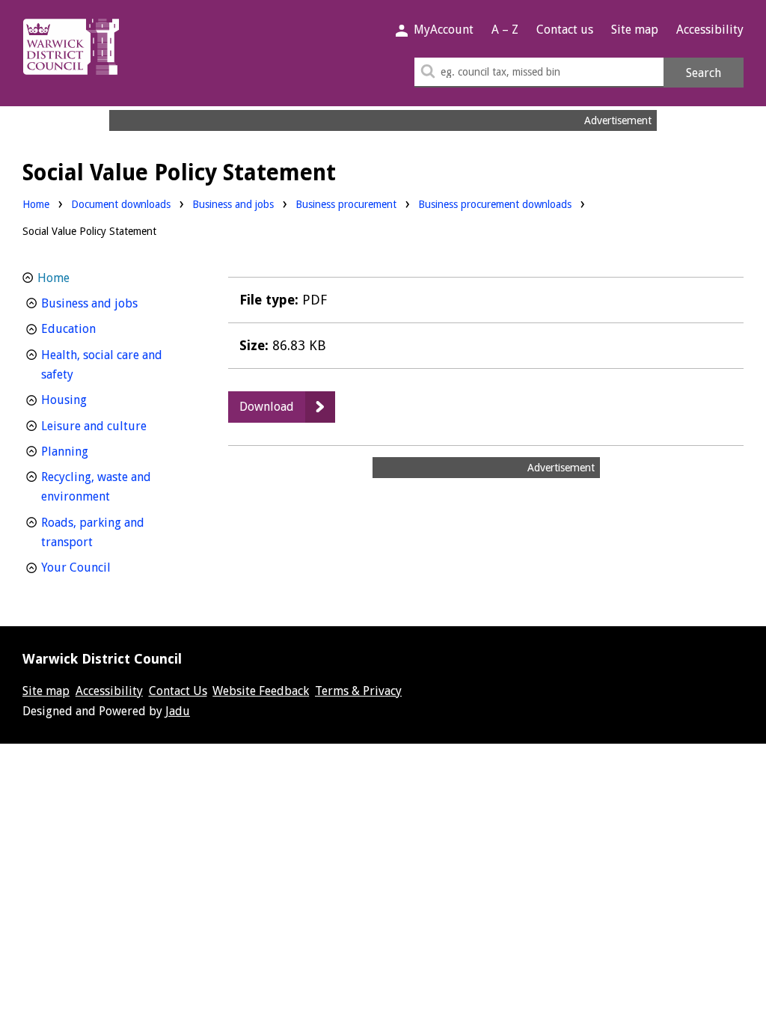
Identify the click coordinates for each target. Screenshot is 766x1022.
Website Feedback (260, 691)
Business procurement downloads (495, 204)
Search (703, 73)
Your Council (103, 567)
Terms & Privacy (358, 691)
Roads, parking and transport (94, 532)
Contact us (564, 29)
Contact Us (178, 691)
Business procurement (345, 204)
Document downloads (121, 204)
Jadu (177, 711)
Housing (91, 399)
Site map (634, 29)
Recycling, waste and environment (103, 487)
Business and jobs (233, 204)
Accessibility (710, 29)
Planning (92, 451)
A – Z (504, 29)
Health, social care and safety (101, 365)
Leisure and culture (117, 425)
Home (35, 204)
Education (96, 328)
